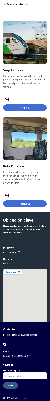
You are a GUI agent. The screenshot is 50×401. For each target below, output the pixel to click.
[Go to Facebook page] (4, 344)
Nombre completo (11, 370)
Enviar (10, 385)
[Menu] (44, 8)
